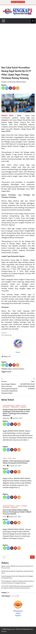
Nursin (24, 82)
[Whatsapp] (3, 88)
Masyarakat (6, 407)
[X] (10, 88)
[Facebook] (6, 88)
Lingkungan (6, 507)
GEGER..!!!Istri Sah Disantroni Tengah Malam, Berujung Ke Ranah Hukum (16, 462)
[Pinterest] (14, 88)
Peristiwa (21, 369)
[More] (17, 88)
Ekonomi (18, 405)
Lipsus (9, 458)
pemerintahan (15, 407)
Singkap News (6, 418)
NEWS (14, 458)
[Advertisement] (18, 43)
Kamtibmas (24, 506)
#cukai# (8, 372)
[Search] (32, 20)
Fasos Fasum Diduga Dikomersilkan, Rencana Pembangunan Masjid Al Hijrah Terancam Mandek (17, 512)
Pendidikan (23, 407)
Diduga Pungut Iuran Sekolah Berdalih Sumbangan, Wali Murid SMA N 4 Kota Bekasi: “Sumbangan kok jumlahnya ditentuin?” (16, 412)
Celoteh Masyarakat (8, 405)
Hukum (10, 369)
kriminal (15, 369)
